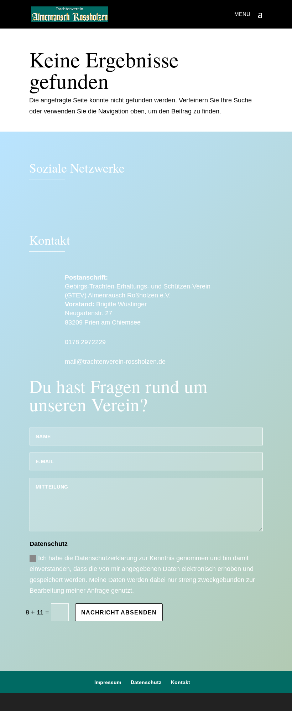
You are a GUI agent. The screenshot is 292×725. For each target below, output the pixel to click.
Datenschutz (146, 682)
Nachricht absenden (119, 612)
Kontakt (180, 682)
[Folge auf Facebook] (38, 210)
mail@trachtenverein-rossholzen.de (115, 361)
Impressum (107, 682)
